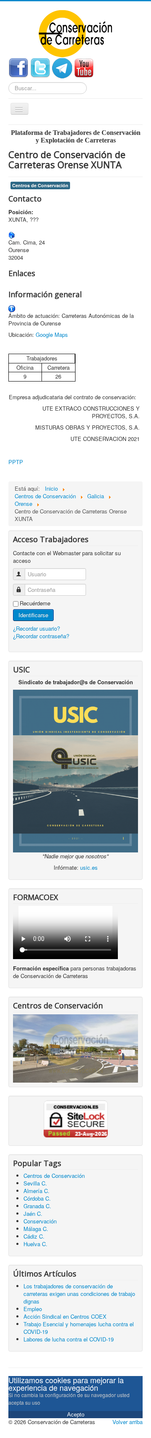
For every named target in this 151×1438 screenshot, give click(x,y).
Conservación (40, 1221)
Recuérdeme (35, 603)
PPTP (15, 462)
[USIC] (75, 770)
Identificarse (33, 615)
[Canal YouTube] (84, 67)
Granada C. (37, 1206)
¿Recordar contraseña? (41, 636)
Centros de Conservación (40, 185)
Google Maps (52, 335)
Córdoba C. (37, 1198)
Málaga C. (35, 1229)
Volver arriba (127, 1422)
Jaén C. (32, 1214)
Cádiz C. (33, 1236)
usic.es (89, 867)
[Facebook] (18, 67)
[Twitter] (40, 67)
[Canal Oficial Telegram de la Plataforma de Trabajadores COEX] (62, 67)
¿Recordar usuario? (36, 628)
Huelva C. (35, 1244)
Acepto (75, 1414)
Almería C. (36, 1191)
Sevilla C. (35, 1183)
